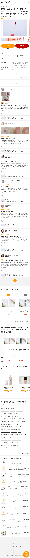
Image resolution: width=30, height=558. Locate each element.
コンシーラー (21, 408)
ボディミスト (12, 447)
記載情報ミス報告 (25, 77)
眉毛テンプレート (11, 426)
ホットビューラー (21, 421)
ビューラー (17, 437)
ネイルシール (24, 426)
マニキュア (18, 426)
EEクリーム (3, 416)
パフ (21, 437)
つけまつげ (8, 424)
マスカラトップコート (6, 418)
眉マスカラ (3, 426)
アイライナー (15, 418)
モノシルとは (18, 546)
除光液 (19, 432)
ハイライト (12, 411)
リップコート (11, 437)
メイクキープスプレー (6, 440)
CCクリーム (15, 413)
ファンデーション (10, 408)
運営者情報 (7, 550)
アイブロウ (13, 421)
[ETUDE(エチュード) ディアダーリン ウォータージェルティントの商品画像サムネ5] (23, 39)
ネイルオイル (14, 432)
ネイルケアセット (5, 434)
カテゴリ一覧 (11, 546)
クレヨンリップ (22, 434)
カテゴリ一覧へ (25, 453)
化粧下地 (3, 408)
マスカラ (9, 416)
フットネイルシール (5, 432)
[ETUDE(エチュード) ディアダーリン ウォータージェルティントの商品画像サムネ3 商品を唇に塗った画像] (13, 39)
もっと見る (15, 73)
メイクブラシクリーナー (15, 445)
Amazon (8, 45)
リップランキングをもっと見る (22, 321)
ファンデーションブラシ (16, 442)
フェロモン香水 (4, 447)
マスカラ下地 (15, 416)
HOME (15, 543)
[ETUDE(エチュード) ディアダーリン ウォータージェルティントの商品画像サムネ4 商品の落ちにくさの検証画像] (18, 39)
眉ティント (21, 424)
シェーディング (19, 411)
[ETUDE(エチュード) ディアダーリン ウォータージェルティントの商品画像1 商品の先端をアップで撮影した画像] (15, 28)
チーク (16, 408)
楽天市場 (22, 45)
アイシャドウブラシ (5, 442)
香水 (21, 447)
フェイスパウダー (5, 411)
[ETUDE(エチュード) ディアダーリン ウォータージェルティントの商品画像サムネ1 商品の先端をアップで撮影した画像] (3, 39)
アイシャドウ (22, 418)
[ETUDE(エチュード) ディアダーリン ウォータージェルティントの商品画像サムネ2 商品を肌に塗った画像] (8, 39)
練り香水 (18, 447)
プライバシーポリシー (20, 550)
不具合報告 (15, 552)
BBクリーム (9, 413)
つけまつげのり (15, 424)
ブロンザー (3, 413)
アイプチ (3, 424)
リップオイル (4, 437)
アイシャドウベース (5, 421)
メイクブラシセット (16, 440)
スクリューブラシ (5, 445)
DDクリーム (21, 413)
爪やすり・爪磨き (14, 434)
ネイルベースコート (15, 429)
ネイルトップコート (5, 429)
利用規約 (13, 550)
